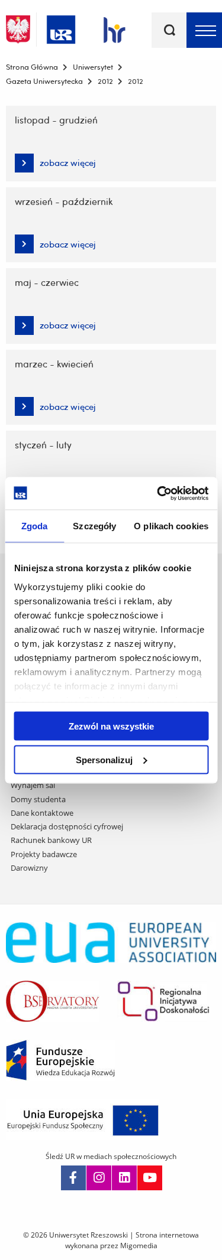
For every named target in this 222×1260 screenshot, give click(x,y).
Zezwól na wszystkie (111, 726)
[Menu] (204, 30)
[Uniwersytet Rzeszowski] (61, 27)
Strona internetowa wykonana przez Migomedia (132, 1240)
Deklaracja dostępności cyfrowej (67, 826)
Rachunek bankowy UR (51, 840)
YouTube (149, 1177)
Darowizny (29, 867)
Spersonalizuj (104, 759)
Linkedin (124, 1177)
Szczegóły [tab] (94, 526)
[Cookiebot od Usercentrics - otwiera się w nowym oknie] (158, 493)
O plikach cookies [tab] (171, 526)
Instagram (98, 1177)
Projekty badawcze (44, 854)
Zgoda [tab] (34, 526)
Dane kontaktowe (42, 813)
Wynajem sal (33, 785)
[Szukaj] (169, 30)
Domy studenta (38, 799)
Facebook (73, 1177)
